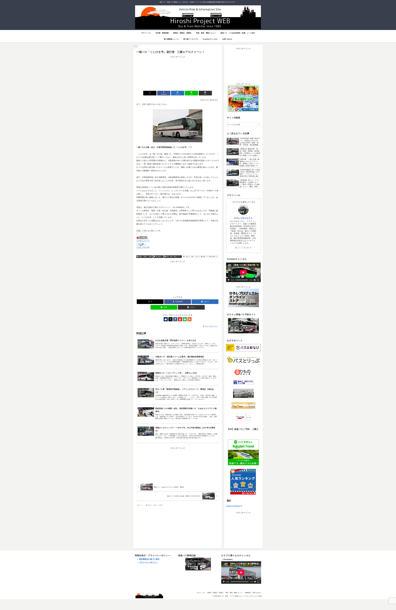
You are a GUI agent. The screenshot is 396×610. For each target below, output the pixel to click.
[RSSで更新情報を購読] (189, 319)
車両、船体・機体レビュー (173, 256)
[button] (205, 93)
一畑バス (187, 256)
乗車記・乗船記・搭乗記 (145, 256)
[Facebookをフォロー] (175, 319)
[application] (243, 272)
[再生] (229, 280)
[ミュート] (255, 280)
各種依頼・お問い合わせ (253, 592)
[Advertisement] (177, 73)
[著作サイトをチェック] (166, 319)
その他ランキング (143, 241)
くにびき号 (196, 256)
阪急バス (205, 256)
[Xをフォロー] (170, 319)
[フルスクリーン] (258, 280)
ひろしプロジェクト (243, 218)
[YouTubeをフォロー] (180, 319)
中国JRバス (214, 256)
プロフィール (201, 592)
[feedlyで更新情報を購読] (185, 319)
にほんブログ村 (142, 247)
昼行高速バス (159, 256)
